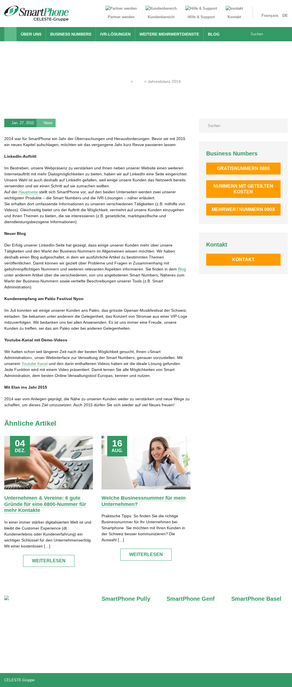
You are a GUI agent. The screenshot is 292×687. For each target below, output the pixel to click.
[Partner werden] (121, 9)
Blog (214, 34)
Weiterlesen (49, 560)
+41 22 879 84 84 (190, 625)
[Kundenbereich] (161, 9)
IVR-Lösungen (115, 34)
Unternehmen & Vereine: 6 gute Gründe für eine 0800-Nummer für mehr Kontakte (45, 504)
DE (285, 15)
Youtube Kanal (34, 363)
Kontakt (234, 17)
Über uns (31, 34)
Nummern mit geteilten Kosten (243, 189)
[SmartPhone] (36, 13)
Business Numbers (70, 34)
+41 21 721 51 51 (125, 625)
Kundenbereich (161, 17)
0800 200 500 (23, 625)
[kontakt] (234, 9)
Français (269, 15)
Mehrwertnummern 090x (243, 209)
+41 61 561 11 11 (254, 625)
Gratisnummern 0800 (243, 168)
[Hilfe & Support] (201, 9)
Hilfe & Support (201, 17)
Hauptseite (28, 192)
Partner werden (121, 17)
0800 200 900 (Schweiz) (33, 649)
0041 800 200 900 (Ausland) (37, 658)
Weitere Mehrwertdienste (169, 34)
